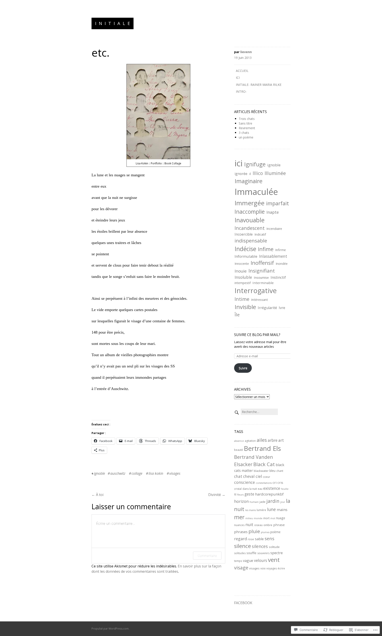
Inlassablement (273, 256)
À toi (97, 494)
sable (259, 538)
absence (239, 440)
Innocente (242, 263)
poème (275, 532)
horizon (241, 501)
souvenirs (263, 553)
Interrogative (256, 290)
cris (280, 482)
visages (174, 473)
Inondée (282, 263)
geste (249, 494)
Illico (258, 173)
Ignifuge (254, 164)
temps (238, 561)
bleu (272, 471)
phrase (279, 525)
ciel (259, 476)
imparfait (277, 203)
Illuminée (275, 173)
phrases (241, 531)
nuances (239, 525)
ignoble (99, 473)
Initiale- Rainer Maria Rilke (258, 85)
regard (240, 538)
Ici (238, 77)
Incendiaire (274, 229)
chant (279, 471)
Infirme (280, 250)
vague (248, 560)
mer (239, 517)
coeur (266, 477)
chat (238, 476)
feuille (284, 488)
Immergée (249, 203)
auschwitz (117, 473)
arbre (272, 440)
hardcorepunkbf (269, 494)
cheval (249, 476)
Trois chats (247, 119)
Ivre (282, 307)
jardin (272, 501)
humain (254, 501)
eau (260, 489)
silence (242, 546)
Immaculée (256, 191)
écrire (281, 568)
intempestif (243, 283)
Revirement (247, 128)
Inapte (272, 212)
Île (237, 314)
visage (241, 567)
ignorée (241, 173)
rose (251, 539)
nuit (249, 524)
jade (262, 502)
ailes (262, 440)
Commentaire (207, 555)
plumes (265, 532)
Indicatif (260, 234)
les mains (250, 510)
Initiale (113, 23)
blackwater (261, 471)
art (281, 440)
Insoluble (243, 277)
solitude (274, 547)
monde (258, 518)
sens (269, 538)
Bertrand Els (262, 448)
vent (274, 560)
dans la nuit (250, 489)
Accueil (242, 71)
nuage (280, 518)
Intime (242, 299)
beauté (238, 450)
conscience (244, 482)
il (250, 173)
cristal (238, 489)
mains (282, 509)
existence (271, 488)
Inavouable (250, 220)
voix (262, 568)
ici (239, 163)
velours (260, 560)
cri (275, 482)
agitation (250, 441)
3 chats (244, 133)
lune (271, 509)
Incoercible (244, 234)
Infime (265, 249)
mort (266, 518)
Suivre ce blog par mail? (257, 334)
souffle (251, 553)
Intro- (241, 91)
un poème (246, 137)
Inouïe (241, 271)
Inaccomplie (250, 211)
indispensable (251, 240)
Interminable (263, 283)
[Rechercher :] (256, 412)
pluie (254, 531)
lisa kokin (156, 473)
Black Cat (264, 464)
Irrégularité (267, 307)
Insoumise (261, 277)
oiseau (258, 525)
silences (260, 546)
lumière (261, 510)
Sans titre (245, 123)
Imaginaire (248, 181)
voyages (271, 568)
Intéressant (259, 299)
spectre (276, 552)
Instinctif (278, 277)
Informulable (246, 256)
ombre (268, 525)
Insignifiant (261, 270)
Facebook (243, 602)
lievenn (246, 52)
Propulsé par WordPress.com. (110, 628)
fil (235, 494)
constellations (264, 482)
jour (282, 501)
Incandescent (250, 228)
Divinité (216, 494)
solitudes (240, 553)
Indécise (245, 249)
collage (137, 473)
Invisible (245, 307)
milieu (249, 518)
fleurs (240, 494)
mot (272, 518)
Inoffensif (262, 262)
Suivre (243, 368)
